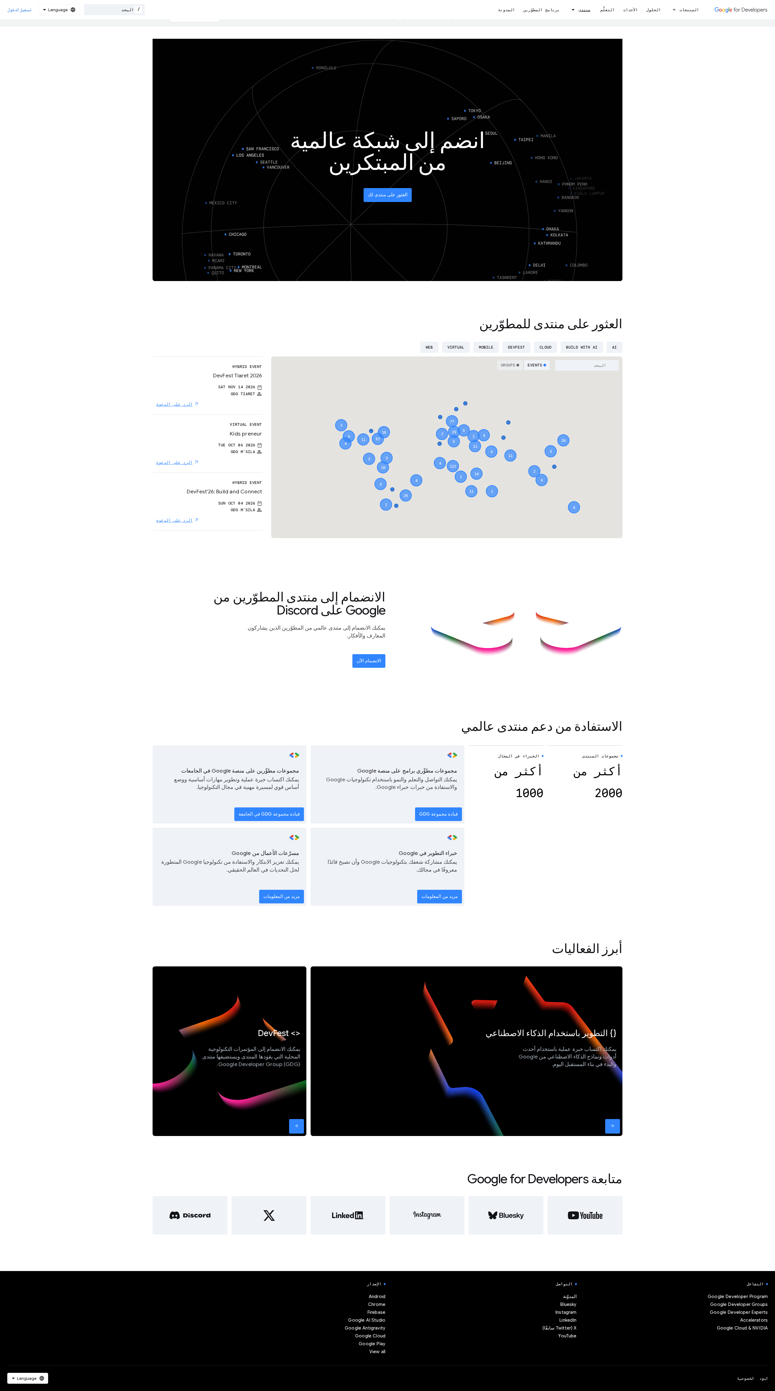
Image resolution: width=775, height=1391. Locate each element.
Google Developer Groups (739, 1304)
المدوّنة (570, 1296)
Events (535, 365)
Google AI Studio (366, 1320)
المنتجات (689, 9)
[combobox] (114, 9)
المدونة (506, 9)
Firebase (376, 1312)
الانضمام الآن (369, 661)
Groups (508, 365)
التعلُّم (607, 9)
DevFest (516, 347)
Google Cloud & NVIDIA (742, 1328)
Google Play (372, 1343)
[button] (453, 461)
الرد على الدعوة (174, 404)
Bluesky (568, 1304)
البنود (764, 1378)
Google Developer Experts (739, 1312)
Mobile (486, 347)
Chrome (376, 1304)
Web (429, 347)
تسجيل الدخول (19, 9)
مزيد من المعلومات (439, 896)
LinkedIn (567, 1320)
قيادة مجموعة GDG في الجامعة (269, 814)
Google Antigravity (365, 1328)
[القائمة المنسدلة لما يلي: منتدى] (571, 9)
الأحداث (630, 9)
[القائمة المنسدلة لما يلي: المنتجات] (672, 9)
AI (614, 347)
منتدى (585, 9)
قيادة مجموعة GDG (438, 814)
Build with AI (582, 347)
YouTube (567, 1336)
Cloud (545, 347)
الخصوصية (745, 1378)
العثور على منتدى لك (387, 194)
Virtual (455, 347)
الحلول (653, 9)
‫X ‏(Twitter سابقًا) (559, 1328)
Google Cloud (370, 1336)
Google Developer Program (738, 1296)
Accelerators (754, 1320)
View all (377, 1351)
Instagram (565, 1312)
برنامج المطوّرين (541, 9)
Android (377, 1296)
